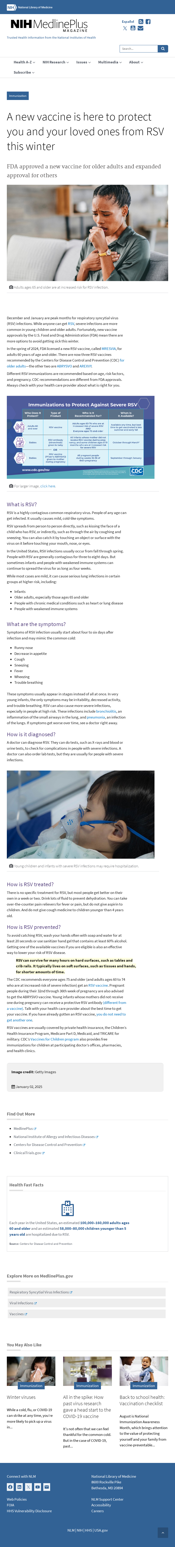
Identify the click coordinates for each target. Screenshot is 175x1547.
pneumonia (96, 717)
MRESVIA (109, 348)
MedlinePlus (23, 1128)
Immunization (17, 96)
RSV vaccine (98, 985)
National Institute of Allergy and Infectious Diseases (54, 1136)
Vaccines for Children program (55, 1039)
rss (139, 22)
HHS (88, 1530)
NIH (80, 1530)
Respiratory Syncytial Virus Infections (39, 1292)
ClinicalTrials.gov (27, 1152)
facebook (146, 22)
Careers (97, 1510)
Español (128, 21)
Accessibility (101, 1504)
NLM (71, 1530)
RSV (71, 323)
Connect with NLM (21, 1476)
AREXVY (85, 366)
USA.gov (101, 1530)
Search (163, 48)
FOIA (10, 1504)
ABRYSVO (64, 366)
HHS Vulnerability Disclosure (29, 1510)
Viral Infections (21, 1302)
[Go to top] (163, 1532)
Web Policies (17, 1499)
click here (47, 486)
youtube (131, 28)
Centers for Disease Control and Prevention (48, 1144)
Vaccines (17, 1313)
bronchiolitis (106, 711)
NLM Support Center (107, 1499)
